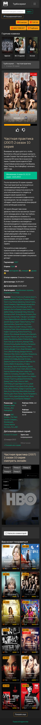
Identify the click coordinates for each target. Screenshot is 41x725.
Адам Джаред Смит (21, 396)
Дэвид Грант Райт (11, 381)
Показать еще (20, 714)
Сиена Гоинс (30, 302)
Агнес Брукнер (26, 337)
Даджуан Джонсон (11, 361)
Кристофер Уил (26, 371)
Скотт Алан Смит (18, 369)
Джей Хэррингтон (11, 299)
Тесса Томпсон (17, 297)
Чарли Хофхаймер (20, 366)
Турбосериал (19, 4)
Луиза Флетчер (21, 324)
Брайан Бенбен (21, 344)
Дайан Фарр (8, 312)
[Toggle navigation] (35, 4)
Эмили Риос (27, 356)
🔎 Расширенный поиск (12, 16)
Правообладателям (20, 722)
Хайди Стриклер (25, 389)
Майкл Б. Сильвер (11, 374)
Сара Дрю (8, 356)
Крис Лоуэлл (24, 299)
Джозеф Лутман (24, 359)
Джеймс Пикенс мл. (12, 337)
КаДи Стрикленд (10, 332)
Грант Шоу (15, 329)
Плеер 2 (17, 468)
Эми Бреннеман (18, 346)
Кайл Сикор (21, 327)
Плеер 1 (7, 468)
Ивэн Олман (13, 389)
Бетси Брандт (16, 309)
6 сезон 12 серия (10, 443)
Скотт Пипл (8, 396)
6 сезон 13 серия (10, 435)
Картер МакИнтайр (11, 371)
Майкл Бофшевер (16, 364)
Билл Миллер (13, 391)
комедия (25, 271)
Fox (12, 427)
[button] (12, 445)
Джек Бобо (23, 386)
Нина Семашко (10, 304)
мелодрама (13, 271)
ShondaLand (8, 422)
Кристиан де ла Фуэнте (13, 342)
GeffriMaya (8, 384)
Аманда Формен (19, 334)
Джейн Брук (9, 322)
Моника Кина (9, 344)
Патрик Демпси (18, 302)
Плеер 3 (26, 468)
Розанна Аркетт (30, 297)
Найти (29, 12)
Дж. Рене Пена (16, 394)
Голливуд (15, 293)
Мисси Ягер (30, 369)
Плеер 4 (7, 471)
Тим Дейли (13, 339)
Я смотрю (33, 476)
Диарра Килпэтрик (24, 379)
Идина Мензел (14, 319)
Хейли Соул (14, 386)
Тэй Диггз (24, 317)
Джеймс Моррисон (29, 354)
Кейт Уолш (16, 314)
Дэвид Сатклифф (10, 359)
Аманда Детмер (20, 312)
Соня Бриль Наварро (22, 399)
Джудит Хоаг (15, 349)
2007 (16, 262)
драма (33, 271)
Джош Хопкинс (26, 314)
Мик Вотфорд (14, 351)
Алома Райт (15, 317)
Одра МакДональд (23, 304)
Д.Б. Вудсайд (17, 356)
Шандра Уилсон (26, 351)
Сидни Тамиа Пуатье (22, 322)
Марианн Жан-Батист (12, 354)
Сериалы (7, 293)
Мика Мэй (23, 391)
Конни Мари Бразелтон (21, 376)
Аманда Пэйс (28, 342)
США (13, 266)
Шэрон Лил (8, 334)
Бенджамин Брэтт (27, 329)
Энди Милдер (26, 349)
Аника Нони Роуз (24, 332)
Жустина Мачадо (19, 307)
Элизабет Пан (24, 374)
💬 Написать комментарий (15, 533)
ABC (16, 427)
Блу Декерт (31, 334)
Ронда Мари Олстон (21, 384)
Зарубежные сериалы (24, 290)
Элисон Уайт (23, 381)
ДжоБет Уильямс (27, 319)
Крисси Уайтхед (25, 361)
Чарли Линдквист (30, 394)
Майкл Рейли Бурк (25, 339)
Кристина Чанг (28, 309)
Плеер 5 (17, 471)
